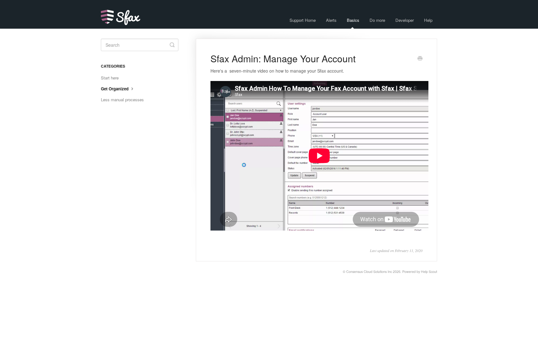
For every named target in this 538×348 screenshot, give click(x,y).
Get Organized (115, 89)
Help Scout (429, 271)
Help (428, 20)
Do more (377, 20)
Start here (110, 78)
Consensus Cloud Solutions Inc (369, 271)
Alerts (331, 20)
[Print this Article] (420, 58)
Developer (404, 20)
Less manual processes (122, 99)
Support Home (303, 20)
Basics (353, 20)
